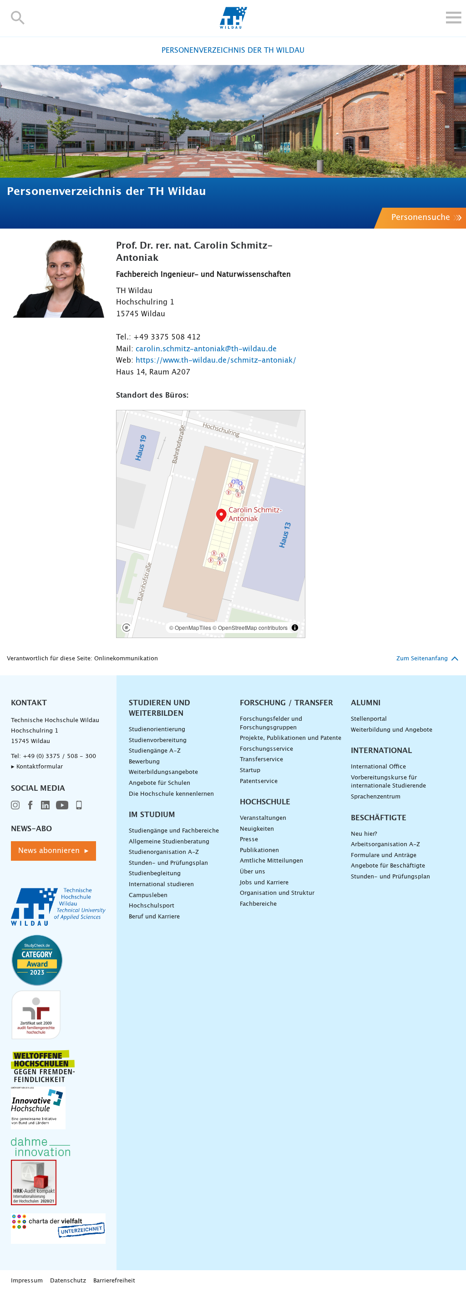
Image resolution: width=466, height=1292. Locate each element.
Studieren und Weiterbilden (159, 708)
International (381, 750)
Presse (249, 840)
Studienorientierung (157, 730)
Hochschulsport (151, 906)
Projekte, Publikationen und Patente (290, 738)
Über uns (252, 872)
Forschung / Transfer (286, 703)
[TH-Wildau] (233, 26)
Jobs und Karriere (264, 883)
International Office (378, 767)
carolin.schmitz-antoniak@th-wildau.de (206, 349)
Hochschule (265, 802)
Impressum (27, 1281)
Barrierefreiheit (114, 1281)
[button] (18, 17)
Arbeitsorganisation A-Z (385, 845)
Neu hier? (364, 834)
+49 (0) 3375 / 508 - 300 (59, 756)
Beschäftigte (378, 818)
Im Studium (152, 814)
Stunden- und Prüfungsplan (168, 863)
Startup (250, 770)
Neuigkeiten (257, 829)
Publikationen (259, 850)
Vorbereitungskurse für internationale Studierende (388, 782)
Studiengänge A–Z (155, 751)
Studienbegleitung (155, 874)
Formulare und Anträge (383, 855)
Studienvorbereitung (158, 740)
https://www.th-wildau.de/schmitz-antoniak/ (216, 360)
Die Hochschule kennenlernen (171, 794)
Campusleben (148, 895)
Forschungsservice (266, 749)
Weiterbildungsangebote (163, 772)
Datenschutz (68, 1281)
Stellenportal (369, 719)
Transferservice (261, 760)
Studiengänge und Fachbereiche (174, 831)
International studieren (161, 885)
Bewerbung (144, 762)
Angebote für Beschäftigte (388, 866)
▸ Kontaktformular (37, 767)
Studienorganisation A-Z (164, 852)
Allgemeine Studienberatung (169, 842)
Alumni (365, 703)
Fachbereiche (258, 904)
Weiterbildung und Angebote (391, 730)
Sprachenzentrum (375, 797)
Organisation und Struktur (277, 893)
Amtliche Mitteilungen (271, 861)
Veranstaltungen (263, 818)
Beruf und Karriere (154, 917)
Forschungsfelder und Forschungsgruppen (271, 723)
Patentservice (259, 781)
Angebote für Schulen (159, 783)
